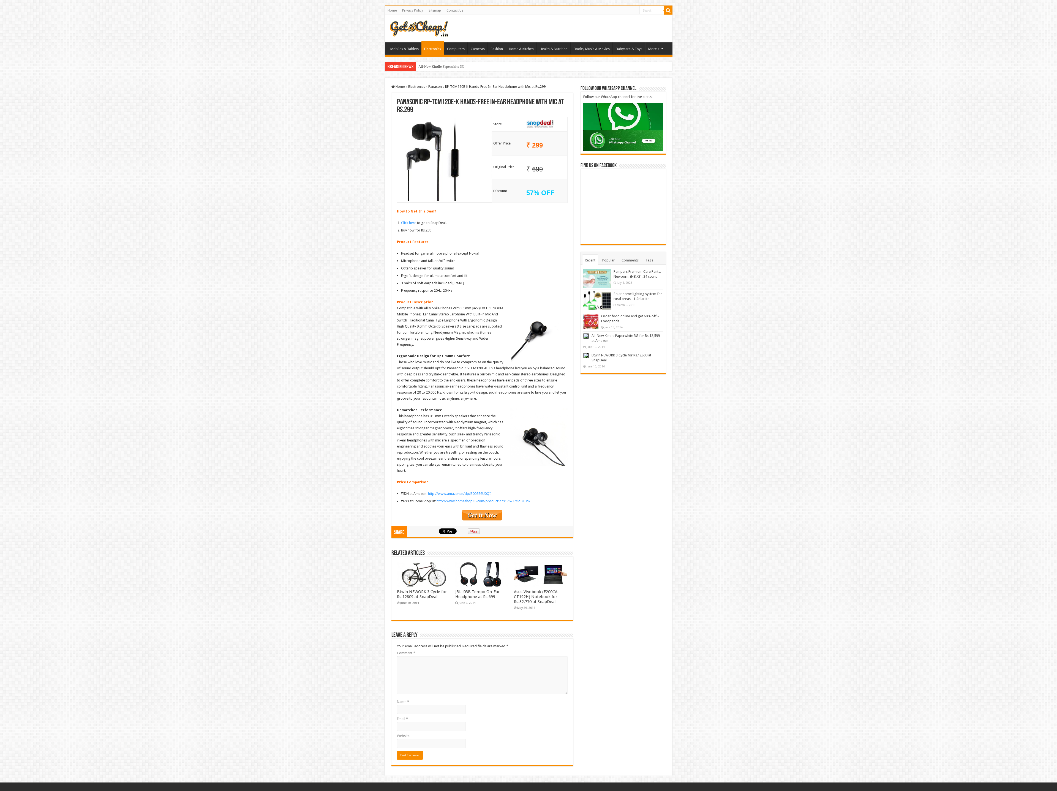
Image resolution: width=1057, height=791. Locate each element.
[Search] (668, 10)
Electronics (432, 49)
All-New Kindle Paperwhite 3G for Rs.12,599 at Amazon (460, 66)
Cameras (478, 49)
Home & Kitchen (521, 49)
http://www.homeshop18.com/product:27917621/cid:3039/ (483, 501)
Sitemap (435, 10)
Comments (630, 260)
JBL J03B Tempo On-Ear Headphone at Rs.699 (477, 594)
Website (403, 736)
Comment (406, 653)
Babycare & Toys (629, 49)
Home (392, 10)
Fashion (497, 49)
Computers (456, 49)
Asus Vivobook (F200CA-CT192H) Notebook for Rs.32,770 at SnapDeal (536, 596)
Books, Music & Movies (592, 49)
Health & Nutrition (554, 49)
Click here (408, 223)
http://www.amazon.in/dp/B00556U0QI (459, 494)
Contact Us (454, 10)
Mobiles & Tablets (404, 49)
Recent (590, 260)
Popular (608, 260)
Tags (649, 260)
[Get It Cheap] (418, 27)
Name (403, 702)
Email (402, 719)
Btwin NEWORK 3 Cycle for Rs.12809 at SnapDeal (422, 594)
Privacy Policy (412, 10)
